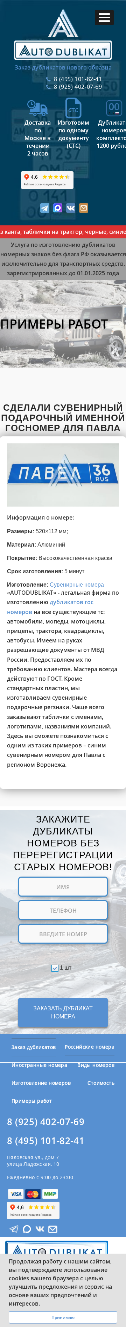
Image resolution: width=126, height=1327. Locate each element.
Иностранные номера (39, 1065)
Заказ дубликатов (34, 1047)
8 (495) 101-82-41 (45, 1141)
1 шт (65, 968)
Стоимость (101, 1083)
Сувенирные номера (77, 585)
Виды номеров (95, 1065)
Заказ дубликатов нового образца (63, 67)
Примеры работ (32, 1100)
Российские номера (89, 1046)
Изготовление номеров (41, 1083)
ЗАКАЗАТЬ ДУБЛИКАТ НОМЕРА (63, 1012)
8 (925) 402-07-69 (45, 1122)
